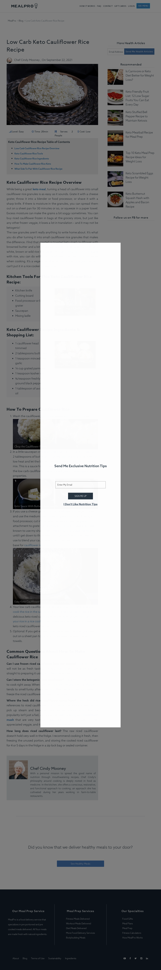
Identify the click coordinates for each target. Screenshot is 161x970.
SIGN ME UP (81, 496)
